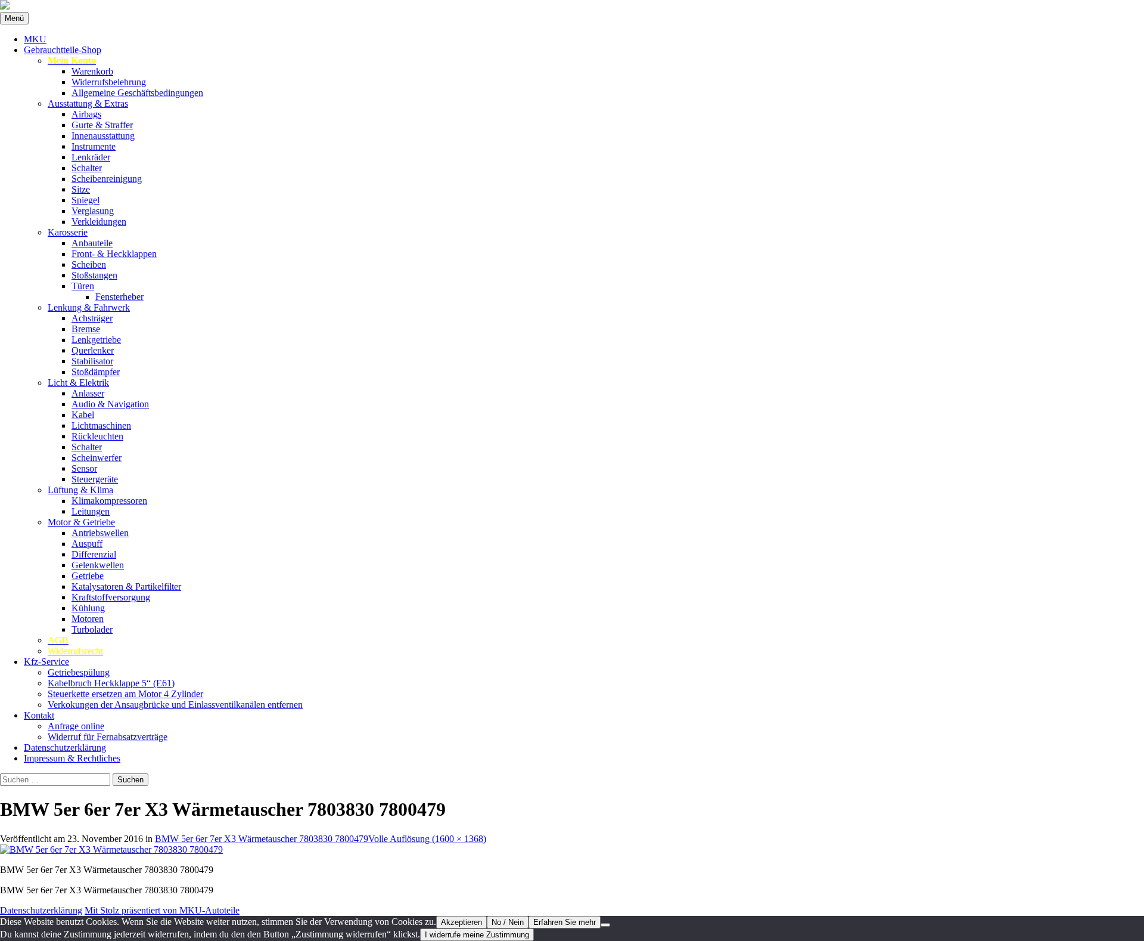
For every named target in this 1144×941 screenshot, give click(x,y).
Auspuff (87, 543)
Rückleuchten (97, 436)
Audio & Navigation (110, 404)
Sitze (81, 189)
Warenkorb (92, 71)
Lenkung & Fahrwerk (89, 307)
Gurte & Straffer (102, 125)
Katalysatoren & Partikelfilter (126, 586)
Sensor (84, 468)
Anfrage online (76, 726)
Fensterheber (119, 297)
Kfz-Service (46, 662)
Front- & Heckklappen (114, 254)
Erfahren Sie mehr (564, 922)
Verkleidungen (99, 221)
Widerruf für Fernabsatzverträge (107, 737)
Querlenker (93, 350)
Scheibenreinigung (107, 179)
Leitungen (91, 511)
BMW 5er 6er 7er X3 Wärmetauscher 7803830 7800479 (261, 839)
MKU (35, 39)
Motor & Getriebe (81, 522)
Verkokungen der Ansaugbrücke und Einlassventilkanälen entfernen (175, 704)
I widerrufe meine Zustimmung (477, 934)
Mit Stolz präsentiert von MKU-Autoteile (162, 910)
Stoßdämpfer (96, 372)
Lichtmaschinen (101, 425)
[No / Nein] (605, 925)
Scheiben (89, 264)
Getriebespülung (79, 672)
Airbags (86, 114)
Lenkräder (91, 157)
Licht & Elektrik (78, 382)
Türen (83, 286)
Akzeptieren (461, 922)
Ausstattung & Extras (88, 103)
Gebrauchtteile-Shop (62, 50)
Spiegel (86, 200)
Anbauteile (92, 243)
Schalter (87, 168)
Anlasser (88, 393)
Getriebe (88, 576)
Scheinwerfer (97, 458)
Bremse (86, 329)
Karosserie (68, 232)
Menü (14, 18)
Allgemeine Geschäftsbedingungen (137, 93)
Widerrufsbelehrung (109, 82)
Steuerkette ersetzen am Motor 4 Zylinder (125, 694)
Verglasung (93, 211)
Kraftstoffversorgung (111, 597)
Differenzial (94, 554)
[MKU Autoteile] (572, 6)
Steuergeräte (95, 479)
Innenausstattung (103, 136)
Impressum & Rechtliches (72, 758)
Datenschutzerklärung (65, 747)
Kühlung (88, 608)
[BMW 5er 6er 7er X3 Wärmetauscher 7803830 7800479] (111, 849)
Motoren (88, 619)
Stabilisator (92, 361)
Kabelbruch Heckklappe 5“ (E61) (111, 683)
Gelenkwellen (98, 565)
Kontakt (39, 715)
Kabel (83, 415)
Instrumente (94, 146)
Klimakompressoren (109, 501)
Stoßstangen (94, 275)
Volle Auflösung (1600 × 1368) (427, 839)
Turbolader (92, 629)
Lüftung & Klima (80, 490)
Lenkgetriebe (96, 340)
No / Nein (508, 922)
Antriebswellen (100, 533)
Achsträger (92, 318)
